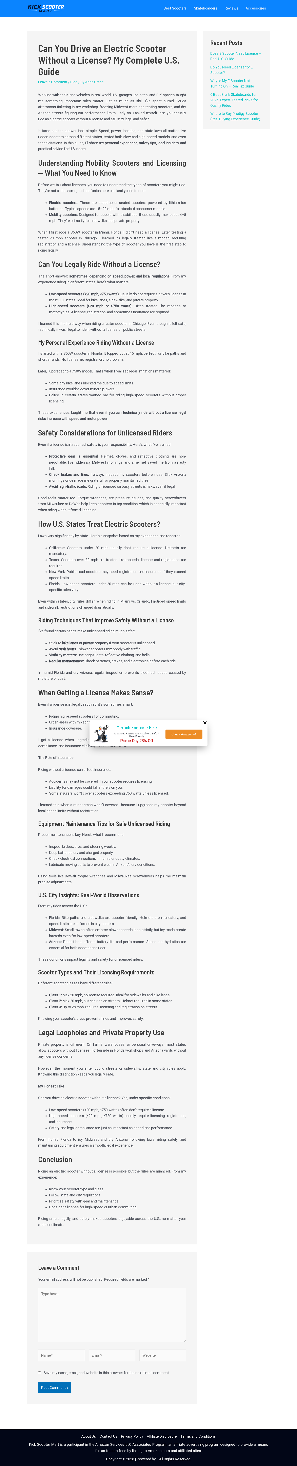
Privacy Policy (132, 1436)
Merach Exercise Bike (137, 727)
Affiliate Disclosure (162, 1436)
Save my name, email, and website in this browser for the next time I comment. (107, 1373)
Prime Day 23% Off (136, 740)
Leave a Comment (52, 82)
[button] (183, 734)
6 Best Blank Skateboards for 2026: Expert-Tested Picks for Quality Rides (234, 100)
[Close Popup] (204, 723)
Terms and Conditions (198, 1436)
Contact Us (108, 1436)
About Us (88, 1436)
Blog (73, 82)
